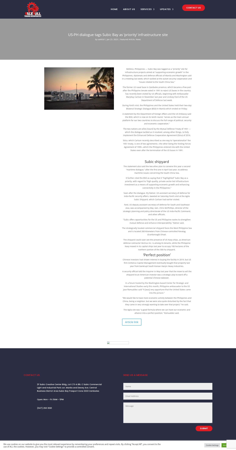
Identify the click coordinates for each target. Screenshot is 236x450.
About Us (129, 9)
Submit (204, 428)
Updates (165, 9)
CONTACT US (193, 7)
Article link (131, 322)
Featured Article (127, 39)
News (138, 39)
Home (114, 9)
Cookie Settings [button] (212, 445)
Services (146, 9)
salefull (101, 39)
